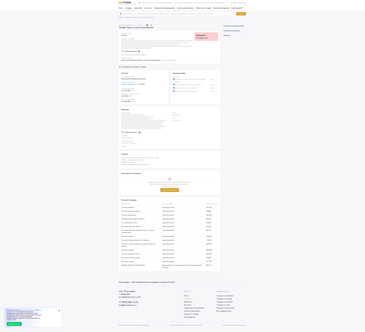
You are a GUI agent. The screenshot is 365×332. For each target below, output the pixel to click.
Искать (241, 14)
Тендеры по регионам (225, 296)
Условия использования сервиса (234, 325)
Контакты (148, 8)
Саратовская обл (168, 207)
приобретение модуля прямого (133, 219)
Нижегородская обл (181, 265)
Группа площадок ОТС (129, 84)
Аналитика (138, 8)
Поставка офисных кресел (130, 211)
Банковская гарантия (221, 8)
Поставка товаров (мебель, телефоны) (135, 240)
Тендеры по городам (224, 299)
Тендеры (128, 8)
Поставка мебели (127, 207)
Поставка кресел (127, 236)
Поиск (120, 8)
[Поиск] (139, 3)
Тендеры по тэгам (223, 305)
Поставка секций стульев (130, 258)
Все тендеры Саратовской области (134, 55)
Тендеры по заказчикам (225, 308)
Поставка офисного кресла (131, 226)
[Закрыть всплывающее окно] (59, 310)
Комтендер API (237, 8)
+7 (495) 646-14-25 (128, 302)
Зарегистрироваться (169, 190)
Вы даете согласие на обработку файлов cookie (24, 311)
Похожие (227, 35)
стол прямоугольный (129, 223)
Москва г (165, 267)
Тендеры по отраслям (225, 302)
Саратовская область (168, 60)
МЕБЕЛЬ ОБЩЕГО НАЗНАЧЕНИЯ (133, 265)
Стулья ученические (128, 215)
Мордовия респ (168, 265)
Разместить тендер (203, 8)
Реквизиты (232, 31)
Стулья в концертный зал (130, 254)
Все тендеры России (224, 311)
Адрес (124, 146)
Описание (234, 26)
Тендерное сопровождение (164, 8)
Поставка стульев (127, 261)
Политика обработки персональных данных (186, 325)
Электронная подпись (185, 8)
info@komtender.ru (127, 305)
